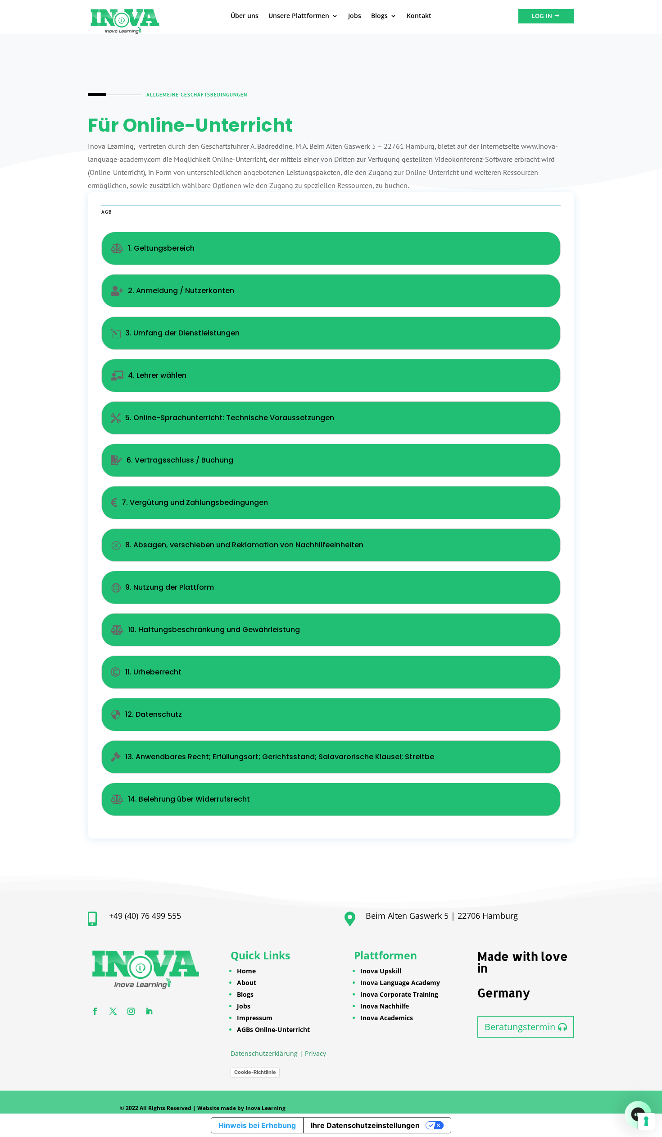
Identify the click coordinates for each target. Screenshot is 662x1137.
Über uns (244, 16)
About (246, 982)
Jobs (354, 16)
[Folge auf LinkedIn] (149, 1011)
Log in (542, 16)
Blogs (379, 16)
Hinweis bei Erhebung (257, 1125)
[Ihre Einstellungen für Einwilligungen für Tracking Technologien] (646, 1121)
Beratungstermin (520, 1027)
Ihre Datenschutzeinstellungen (365, 1125)
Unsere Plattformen (298, 16)
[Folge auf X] (113, 1011)
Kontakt (419, 16)
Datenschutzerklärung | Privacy (278, 1053)
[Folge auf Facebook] (95, 1011)
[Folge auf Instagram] (131, 1011)
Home (246, 971)
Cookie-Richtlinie (255, 1072)
